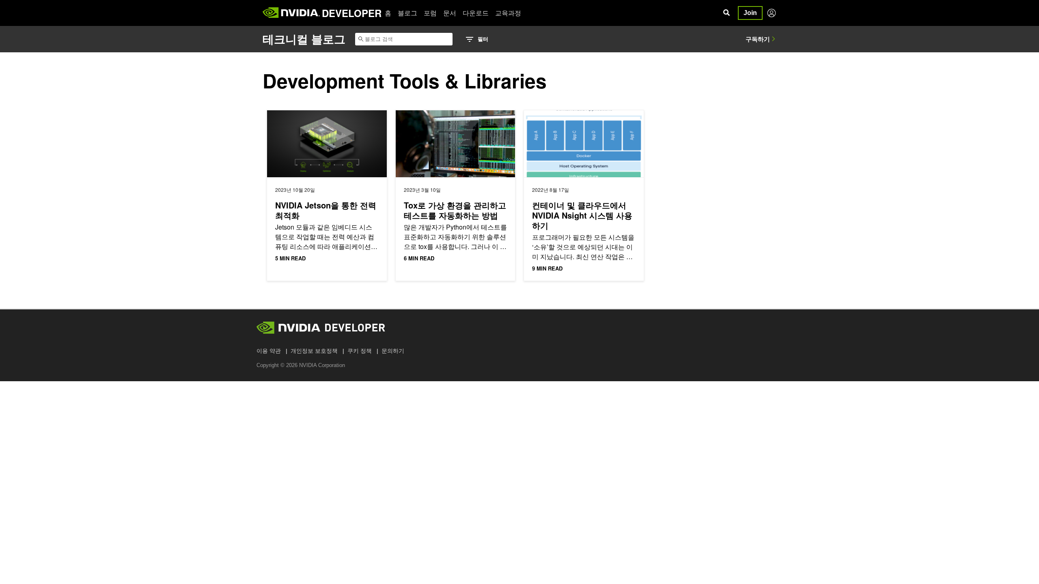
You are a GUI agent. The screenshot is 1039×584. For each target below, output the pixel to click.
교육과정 (508, 12)
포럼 (430, 12)
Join (750, 12)
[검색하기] (726, 13)
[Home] (291, 13)
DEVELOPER (352, 13)
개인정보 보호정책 (314, 351)
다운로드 (476, 12)
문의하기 (393, 351)
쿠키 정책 (359, 351)
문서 (449, 12)
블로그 (407, 12)
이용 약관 (269, 351)
